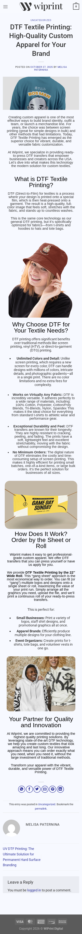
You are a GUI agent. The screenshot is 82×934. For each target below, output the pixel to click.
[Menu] (5, 7)
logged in (34, 890)
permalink (41, 808)
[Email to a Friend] (44, 789)
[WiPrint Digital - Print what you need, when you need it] (41, 6)
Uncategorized (41, 20)
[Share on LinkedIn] (60, 789)
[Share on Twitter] (37, 789)
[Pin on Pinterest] (52, 789)
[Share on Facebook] (29, 789)
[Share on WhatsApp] (21, 789)
